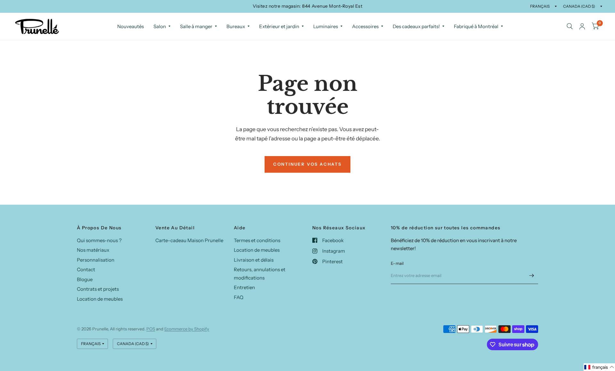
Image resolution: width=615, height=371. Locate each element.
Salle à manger (196, 26)
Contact (86, 269)
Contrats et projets (98, 289)
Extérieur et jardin (279, 26)
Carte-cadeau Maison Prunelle (189, 240)
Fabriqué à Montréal (476, 26)
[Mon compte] (582, 26)
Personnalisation (95, 260)
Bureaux (235, 26)
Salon (159, 26)
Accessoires (365, 26)
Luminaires (325, 26)
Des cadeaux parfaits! (416, 26)
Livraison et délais (254, 260)
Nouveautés (130, 26)
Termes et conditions (257, 240)
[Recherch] (569, 26)
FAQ (238, 297)
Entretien (244, 287)
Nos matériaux (93, 250)
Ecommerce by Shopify (186, 328)
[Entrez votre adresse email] (531, 275)
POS (150, 328)
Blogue (85, 279)
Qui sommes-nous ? (99, 240)
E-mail (397, 263)
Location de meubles (100, 299)
